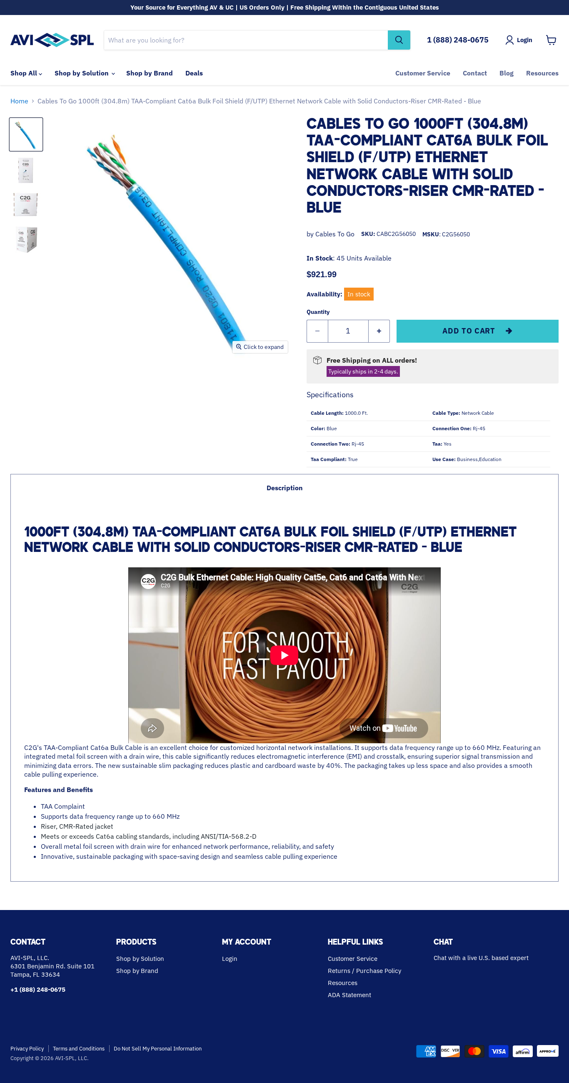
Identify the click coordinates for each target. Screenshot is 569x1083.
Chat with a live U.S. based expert (481, 958)
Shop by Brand (149, 73)
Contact (475, 73)
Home (19, 101)
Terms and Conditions (79, 1048)
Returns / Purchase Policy (364, 971)
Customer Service (422, 73)
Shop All (24, 73)
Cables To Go (334, 234)
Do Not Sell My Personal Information (158, 1048)
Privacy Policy (27, 1048)
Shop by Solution (82, 73)
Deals (194, 73)
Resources (542, 73)
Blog (506, 73)
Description (285, 488)
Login (229, 959)
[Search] (399, 40)
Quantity (318, 312)
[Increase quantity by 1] (379, 331)
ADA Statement (349, 995)
